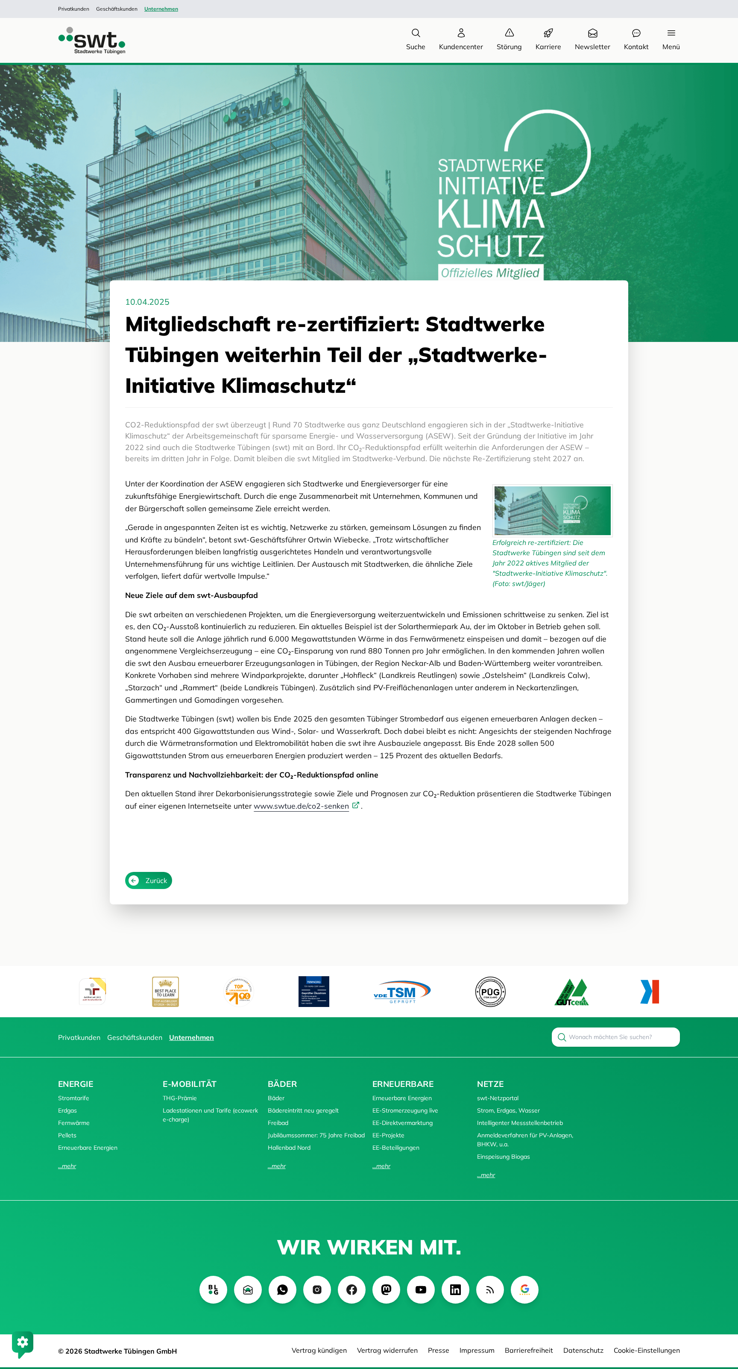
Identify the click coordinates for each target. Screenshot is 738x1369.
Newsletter (592, 46)
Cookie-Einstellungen (647, 1350)
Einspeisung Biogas (503, 1156)
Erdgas (67, 1110)
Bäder (282, 1084)
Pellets (67, 1135)
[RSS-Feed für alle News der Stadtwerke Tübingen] (490, 1290)
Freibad (278, 1123)
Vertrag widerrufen (387, 1350)
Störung (509, 46)
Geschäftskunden (117, 9)
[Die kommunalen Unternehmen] (649, 992)
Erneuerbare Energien (87, 1147)
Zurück (156, 880)
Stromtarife (73, 1098)
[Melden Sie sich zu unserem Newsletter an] (248, 1290)
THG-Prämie (180, 1098)
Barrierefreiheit (529, 1350)
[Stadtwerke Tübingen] (83, 40)
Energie (75, 1084)
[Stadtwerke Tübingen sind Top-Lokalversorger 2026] (238, 991)
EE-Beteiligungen (395, 1147)
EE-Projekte (388, 1135)
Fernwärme (74, 1123)
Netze (490, 1084)
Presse (438, 1350)
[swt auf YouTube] (421, 1290)
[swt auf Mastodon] (386, 1290)
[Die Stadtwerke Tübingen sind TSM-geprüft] (402, 991)
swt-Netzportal (497, 1098)
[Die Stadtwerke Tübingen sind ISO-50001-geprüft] (571, 992)
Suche (415, 46)
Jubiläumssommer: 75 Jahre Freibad (316, 1135)
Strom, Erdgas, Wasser (508, 1110)
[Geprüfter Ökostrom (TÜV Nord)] (314, 991)
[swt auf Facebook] (352, 1290)
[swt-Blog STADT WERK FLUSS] (213, 1290)
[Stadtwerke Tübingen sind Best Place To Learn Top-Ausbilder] (165, 992)
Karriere (548, 46)
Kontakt (636, 46)
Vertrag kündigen (319, 1350)
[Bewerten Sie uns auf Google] (525, 1290)
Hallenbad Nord (289, 1147)
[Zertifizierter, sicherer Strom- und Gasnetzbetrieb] (490, 992)
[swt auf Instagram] (317, 1290)
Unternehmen (161, 9)
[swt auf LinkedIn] (455, 1290)
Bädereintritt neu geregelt (303, 1110)
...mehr (67, 1166)
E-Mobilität (190, 1084)
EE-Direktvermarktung (402, 1123)
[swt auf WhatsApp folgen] (282, 1290)
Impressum (477, 1350)
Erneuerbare (402, 1084)
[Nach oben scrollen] (719, 1316)
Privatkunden (73, 9)
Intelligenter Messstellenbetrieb (520, 1123)
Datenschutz (583, 1350)
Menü (671, 46)
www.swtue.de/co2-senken (301, 805)
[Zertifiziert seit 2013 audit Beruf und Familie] (92, 991)
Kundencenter (461, 46)
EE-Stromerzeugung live (405, 1110)
